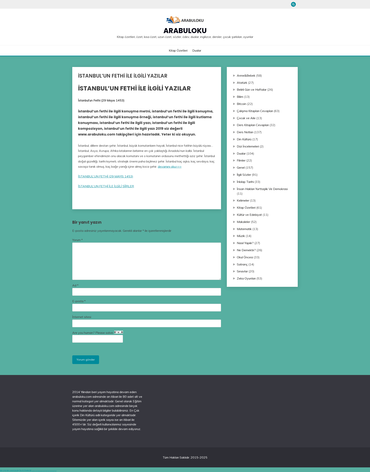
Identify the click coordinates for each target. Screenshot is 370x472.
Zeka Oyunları (246, 278)
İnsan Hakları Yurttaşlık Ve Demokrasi (262, 189)
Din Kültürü (244, 139)
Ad (75, 285)
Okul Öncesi (245, 257)
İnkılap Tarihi (245, 182)
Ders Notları (245, 132)
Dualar (196, 50)
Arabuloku (185, 31)
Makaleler (243, 222)
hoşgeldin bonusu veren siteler (40, 470)
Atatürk (242, 83)
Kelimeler (243, 200)
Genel (241, 167)
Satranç (242, 264)
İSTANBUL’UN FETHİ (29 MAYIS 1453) (105, 176)
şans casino (49, 470)
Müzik (241, 236)
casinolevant (44, 470)
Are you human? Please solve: (93, 333)
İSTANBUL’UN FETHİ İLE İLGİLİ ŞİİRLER (106, 186)
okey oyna (3, 470)
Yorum (77, 240)
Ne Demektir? (246, 250)
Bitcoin (241, 104)
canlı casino (36, 470)
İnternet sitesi (81, 317)
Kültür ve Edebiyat (249, 215)
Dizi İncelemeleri (248, 146)
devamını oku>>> (170, 166)
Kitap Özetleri (178, 50)
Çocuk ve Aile (246, 118)
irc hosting (16, 470)
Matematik (244, 229)
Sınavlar (242, 271)
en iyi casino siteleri (33, 470)
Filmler (241, 160)
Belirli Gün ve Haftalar (252, 89)
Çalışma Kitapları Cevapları (255, 111)
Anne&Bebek (246, 75)
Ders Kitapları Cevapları (253, 125)
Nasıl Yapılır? (245, 243)
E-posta (79, 301)
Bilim (240, 97)
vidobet (50, 470)
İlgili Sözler (244, 175)
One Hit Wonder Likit (25, 470)
